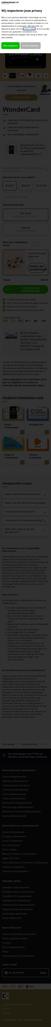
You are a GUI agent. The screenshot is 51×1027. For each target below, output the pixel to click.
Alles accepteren (10, 45)
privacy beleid (29, 28)
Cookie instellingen (30, 45)
